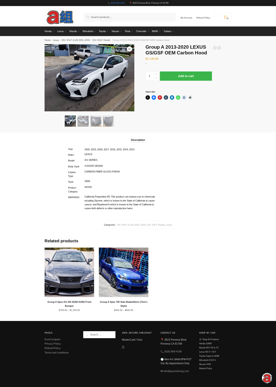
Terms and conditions (57, 352)
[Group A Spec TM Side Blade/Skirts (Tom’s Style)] (123, 272)
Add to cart (186, 76)
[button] (129, 49)
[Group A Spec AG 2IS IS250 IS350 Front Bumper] (69, 272)
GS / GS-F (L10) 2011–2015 (75, 40)
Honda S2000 (205, 343)
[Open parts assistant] (267, 378)
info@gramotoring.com (176, 371)
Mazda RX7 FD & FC (209, 347)
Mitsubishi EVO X (207, 360)
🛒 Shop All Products (209, 339)
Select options (69, 317)
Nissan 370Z (205, 364)
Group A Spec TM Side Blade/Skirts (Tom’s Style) (123, 304)
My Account (186, 17)
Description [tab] (138, 140)
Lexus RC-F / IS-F (207, 352)
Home (48, 40)
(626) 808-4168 (118, 3)
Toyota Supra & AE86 (209, 356)
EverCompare (52, 339)
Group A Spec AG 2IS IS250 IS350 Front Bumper (69, 304)
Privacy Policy (53, 343)
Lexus (56, 40)
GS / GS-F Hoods (101, 40)
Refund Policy (203, 17)
